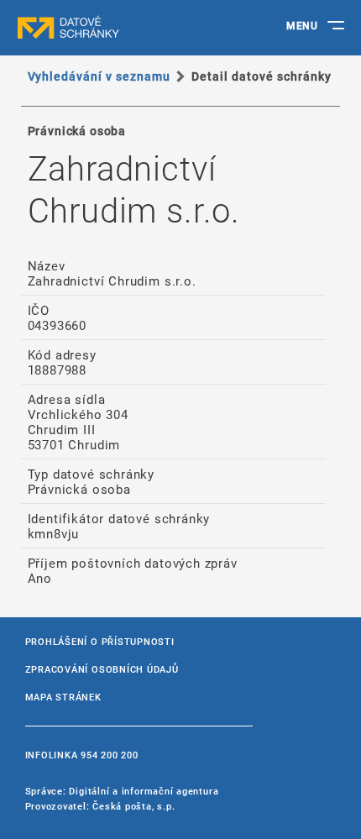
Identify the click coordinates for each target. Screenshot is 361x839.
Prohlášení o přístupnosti (100, 641)
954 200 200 (109, 754)
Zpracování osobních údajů (102, 669)
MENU (301, 25)
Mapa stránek (63, 696)
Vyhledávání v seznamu (99, 76)
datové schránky (101, 27)
